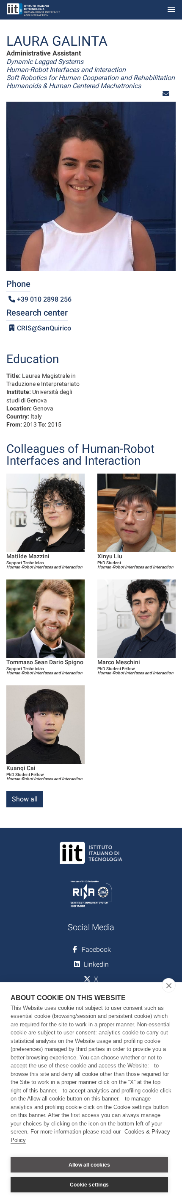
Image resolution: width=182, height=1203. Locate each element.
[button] (166, 94)
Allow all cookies (89, 1165)
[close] (169, 985)
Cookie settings (89, 1185)
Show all (25, 799)
